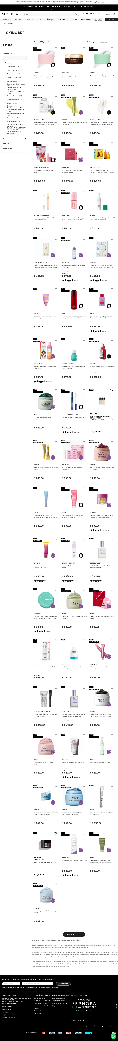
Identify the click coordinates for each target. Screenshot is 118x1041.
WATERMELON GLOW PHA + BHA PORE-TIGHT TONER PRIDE (45, 367)
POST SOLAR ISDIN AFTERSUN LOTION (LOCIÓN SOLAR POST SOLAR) (73, 668)
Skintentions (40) (13, 118)
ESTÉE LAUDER (95, 563)
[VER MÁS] (102, 410)
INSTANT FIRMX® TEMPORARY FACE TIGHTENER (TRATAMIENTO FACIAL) (45, 715)
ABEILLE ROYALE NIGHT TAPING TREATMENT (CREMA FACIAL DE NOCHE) (72, 76)
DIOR (92, 810)
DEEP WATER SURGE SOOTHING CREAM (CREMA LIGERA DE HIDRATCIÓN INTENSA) (46, 813)
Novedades (5, 1012)
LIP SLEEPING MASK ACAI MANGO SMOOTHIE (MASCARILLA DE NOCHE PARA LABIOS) (101, 516)
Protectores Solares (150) (15, 99)
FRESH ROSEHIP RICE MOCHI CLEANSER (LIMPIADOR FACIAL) (43, 763)
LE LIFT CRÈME (39, 859)
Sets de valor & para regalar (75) (16, 85)
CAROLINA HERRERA (41, 215)
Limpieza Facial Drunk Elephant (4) (14, 132)
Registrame (63, 983)
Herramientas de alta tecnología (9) (14, 88)
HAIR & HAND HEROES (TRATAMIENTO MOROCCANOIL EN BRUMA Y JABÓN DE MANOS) (102, 171)
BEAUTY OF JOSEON (41, 263)
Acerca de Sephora (58, 998)
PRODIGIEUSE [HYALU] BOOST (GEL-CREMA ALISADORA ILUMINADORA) (73, 516)
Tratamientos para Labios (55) (15, 114)
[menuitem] (6, 19)
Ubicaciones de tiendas (41, 1006)
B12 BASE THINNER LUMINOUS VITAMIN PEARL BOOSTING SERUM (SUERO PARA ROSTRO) (73, 219)
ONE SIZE (65, 215)
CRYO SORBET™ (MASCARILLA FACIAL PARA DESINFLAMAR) (72, 468)
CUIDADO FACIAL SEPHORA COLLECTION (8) (16, 129)
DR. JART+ (66, 465)
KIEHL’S (93, 364)
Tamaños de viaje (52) (14, 121)
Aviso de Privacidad (58, 1001)
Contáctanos (38, 1013)
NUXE (64, 512)
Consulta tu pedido (40, 998)
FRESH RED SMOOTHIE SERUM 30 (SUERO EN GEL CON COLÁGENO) (102, 468)
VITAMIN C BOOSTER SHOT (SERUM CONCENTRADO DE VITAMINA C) (74, 123)
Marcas (111, 19)
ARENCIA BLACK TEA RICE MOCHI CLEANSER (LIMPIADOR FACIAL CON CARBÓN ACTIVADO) (101, 715)
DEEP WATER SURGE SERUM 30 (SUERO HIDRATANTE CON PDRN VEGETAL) (72, 813)
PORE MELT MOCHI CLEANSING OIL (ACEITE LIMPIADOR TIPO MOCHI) (101, 763)
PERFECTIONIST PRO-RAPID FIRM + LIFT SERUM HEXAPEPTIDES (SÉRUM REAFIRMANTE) (73, 715)
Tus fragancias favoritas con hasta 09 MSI (43, 6)
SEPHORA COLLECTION (70, 414)
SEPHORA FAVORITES (41, 167)
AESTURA (65, 263)
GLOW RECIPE (39, 364)
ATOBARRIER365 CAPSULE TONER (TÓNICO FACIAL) (74, 860)
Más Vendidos (6, 1010)
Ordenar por (91, 42)
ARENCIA (65, 120)
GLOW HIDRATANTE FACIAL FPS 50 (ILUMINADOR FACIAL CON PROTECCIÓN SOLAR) (102, 317)
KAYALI (36, 72)
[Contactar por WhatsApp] (113, 1036)
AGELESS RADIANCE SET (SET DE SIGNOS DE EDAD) (45, 171)
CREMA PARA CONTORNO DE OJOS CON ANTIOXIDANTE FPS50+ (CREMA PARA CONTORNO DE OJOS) (46, 516)
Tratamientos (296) (13, 81)
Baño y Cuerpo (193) (13, 70)
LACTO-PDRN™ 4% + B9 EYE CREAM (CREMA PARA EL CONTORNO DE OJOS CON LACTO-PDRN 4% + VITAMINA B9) (102, 124)
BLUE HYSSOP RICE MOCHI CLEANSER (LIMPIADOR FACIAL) (46, 912)
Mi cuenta (107, 14)
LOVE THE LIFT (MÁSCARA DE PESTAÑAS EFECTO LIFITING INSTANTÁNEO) (74, 418)
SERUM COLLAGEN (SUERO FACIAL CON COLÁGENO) (102, 366)
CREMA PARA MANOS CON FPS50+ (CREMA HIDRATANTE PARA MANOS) (45, 317)
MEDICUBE (66, 167)
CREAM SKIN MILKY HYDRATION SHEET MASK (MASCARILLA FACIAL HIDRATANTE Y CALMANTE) (101, 266)
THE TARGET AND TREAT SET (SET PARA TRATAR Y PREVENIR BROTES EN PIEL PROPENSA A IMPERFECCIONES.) (45, 124)
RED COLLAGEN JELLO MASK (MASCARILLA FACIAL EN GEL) (102, 617)
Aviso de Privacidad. (54, 987)
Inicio (4, 23)
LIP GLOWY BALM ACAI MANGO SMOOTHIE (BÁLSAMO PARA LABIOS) (44, 566)
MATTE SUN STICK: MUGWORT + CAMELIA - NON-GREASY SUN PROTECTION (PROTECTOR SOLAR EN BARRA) (46, 266)
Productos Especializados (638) (15, 110)
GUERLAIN (65, 72)
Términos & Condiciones (42, 1001)
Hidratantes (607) (13, 66)
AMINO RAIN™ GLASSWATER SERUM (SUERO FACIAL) (73, 566)
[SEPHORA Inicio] (10, 14)
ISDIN (36, 664)
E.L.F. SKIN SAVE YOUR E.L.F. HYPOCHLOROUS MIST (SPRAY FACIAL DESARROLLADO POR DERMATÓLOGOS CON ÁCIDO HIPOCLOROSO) (102, 219)
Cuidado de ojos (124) (14, 77)
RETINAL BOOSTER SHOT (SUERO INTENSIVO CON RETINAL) (46, 468)
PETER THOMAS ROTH (42, 712)
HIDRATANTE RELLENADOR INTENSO (101, 420)
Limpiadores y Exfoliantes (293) (15, 92)
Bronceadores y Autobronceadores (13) (14, 107)
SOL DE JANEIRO (68, 364)
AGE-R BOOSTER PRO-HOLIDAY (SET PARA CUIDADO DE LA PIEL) (72, 171)
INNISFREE (38, 613)
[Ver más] (46, 68)
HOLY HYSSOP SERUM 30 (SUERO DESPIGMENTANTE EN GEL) (42, 418)
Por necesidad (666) (13, 74)
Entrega (36, 1008)
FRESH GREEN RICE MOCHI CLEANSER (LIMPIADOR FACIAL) (74, 617)
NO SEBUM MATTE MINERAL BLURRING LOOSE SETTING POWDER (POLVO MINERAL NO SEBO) (45, 617)
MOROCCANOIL (95, 167)
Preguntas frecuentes (41, 1003)
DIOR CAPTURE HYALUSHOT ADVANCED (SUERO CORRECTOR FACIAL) (101, 813)
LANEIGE (93, 263)
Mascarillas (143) (12, 103)
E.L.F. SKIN (94, 215)
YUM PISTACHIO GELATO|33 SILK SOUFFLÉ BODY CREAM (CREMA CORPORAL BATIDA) (102, 76)
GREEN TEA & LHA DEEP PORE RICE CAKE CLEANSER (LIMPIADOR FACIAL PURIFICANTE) (101, 861)
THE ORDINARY (39, 120)
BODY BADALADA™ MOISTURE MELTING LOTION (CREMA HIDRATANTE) (73, 367)
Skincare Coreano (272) (15, 96)
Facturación (38, 1011)
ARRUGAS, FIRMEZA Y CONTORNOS (45, 863)
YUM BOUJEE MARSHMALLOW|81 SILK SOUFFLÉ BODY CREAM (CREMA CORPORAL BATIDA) (45, 76)
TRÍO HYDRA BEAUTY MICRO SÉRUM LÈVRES (100, 417)
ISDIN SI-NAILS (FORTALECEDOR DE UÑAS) (44, 667)
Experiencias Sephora (9, 1017)
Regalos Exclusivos (8, 1015)
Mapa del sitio (56, 1006)
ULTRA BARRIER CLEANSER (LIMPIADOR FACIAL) (73, 762)
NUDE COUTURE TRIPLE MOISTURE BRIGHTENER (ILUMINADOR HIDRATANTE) (45, 219)
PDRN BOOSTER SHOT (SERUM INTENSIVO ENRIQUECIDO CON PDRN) (100, 668)
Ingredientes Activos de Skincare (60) (15, 125)
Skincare (10, 23)
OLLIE (36, 313)
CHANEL (93, 414)
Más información (97, 2)
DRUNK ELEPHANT (68, 563)
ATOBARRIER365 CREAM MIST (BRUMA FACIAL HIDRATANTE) (73, 266)
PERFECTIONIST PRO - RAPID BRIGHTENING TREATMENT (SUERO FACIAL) (100, 566)
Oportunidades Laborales (60, 1003)
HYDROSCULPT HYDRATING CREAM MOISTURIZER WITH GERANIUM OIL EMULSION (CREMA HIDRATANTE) (74, 317)
